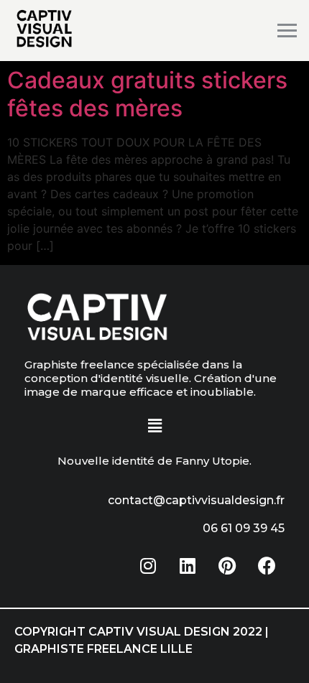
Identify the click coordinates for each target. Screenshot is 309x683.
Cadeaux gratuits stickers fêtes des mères (147, 93)
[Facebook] (267, 565)
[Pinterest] (227, 565)
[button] (154, 426)
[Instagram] (148, 565)
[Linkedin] (188, 565)
